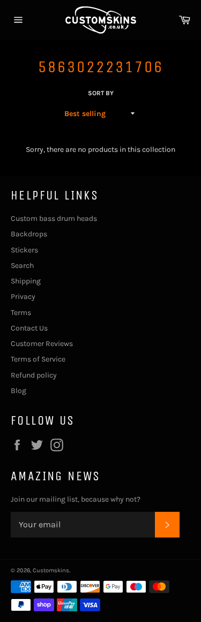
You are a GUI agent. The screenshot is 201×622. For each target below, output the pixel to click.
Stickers (24, 250)
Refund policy (34, 375)
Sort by (101, 93)
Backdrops (29, 234)
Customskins (51, 570)
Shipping (26, 281)
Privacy (23, 296)
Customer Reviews (42, 343)
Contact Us (29, 328)
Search (22, 265)
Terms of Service (38, 359)
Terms (21, 312)
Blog (18, 390)
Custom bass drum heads (54, 218)
